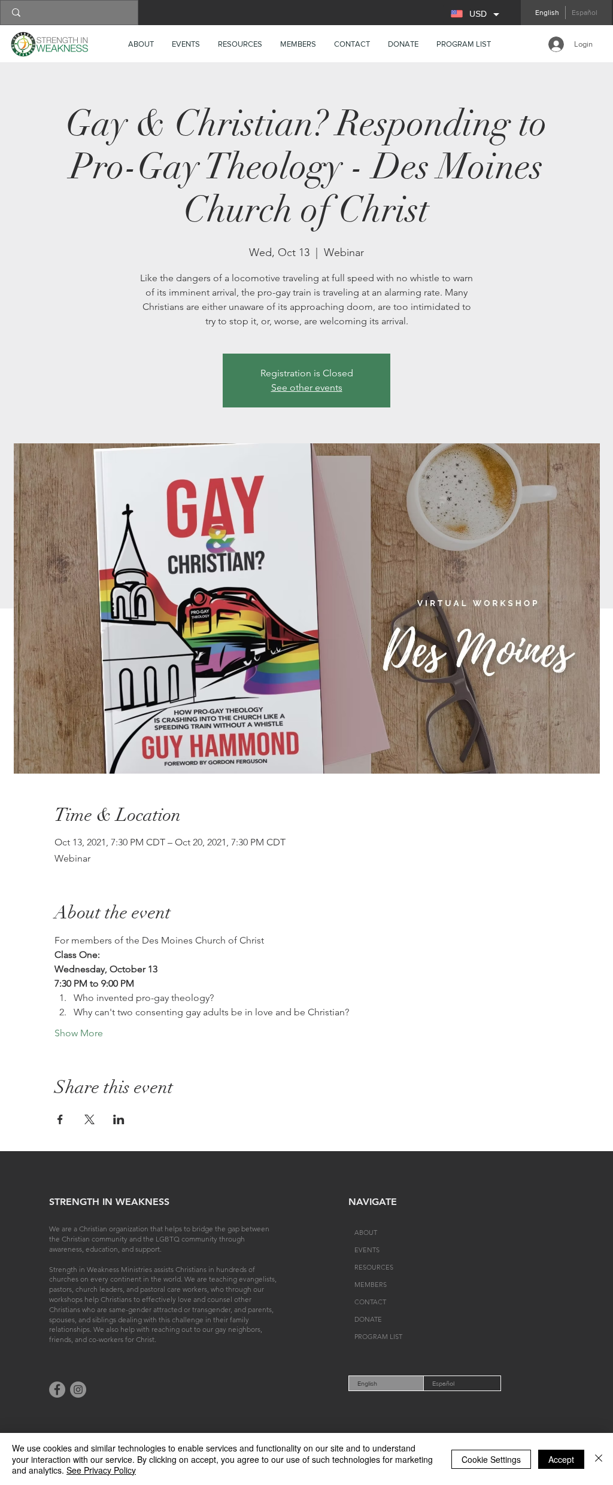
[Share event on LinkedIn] (119, 1119)
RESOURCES (373, 1267)
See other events (306, 387)
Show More (78, 1033)
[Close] (598, 1459)
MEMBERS (370, 1284)
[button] (240, 44)
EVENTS (367, 1250)
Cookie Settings (491, 1459)
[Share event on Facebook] (60, 1119)
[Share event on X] (89, 1119)
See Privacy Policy (101, 1470)
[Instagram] (78, 1389)
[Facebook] (57, 1389)
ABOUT (365, 1232)
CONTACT (370, 1302)
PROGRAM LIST (378, 1336)
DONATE (368, 1319)
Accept (561, 1459)
